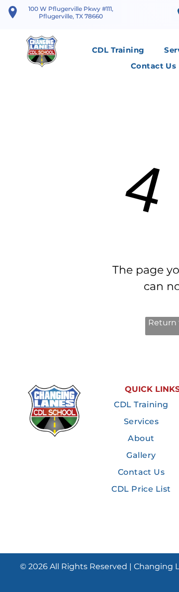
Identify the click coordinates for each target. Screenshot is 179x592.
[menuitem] (118, 50)
